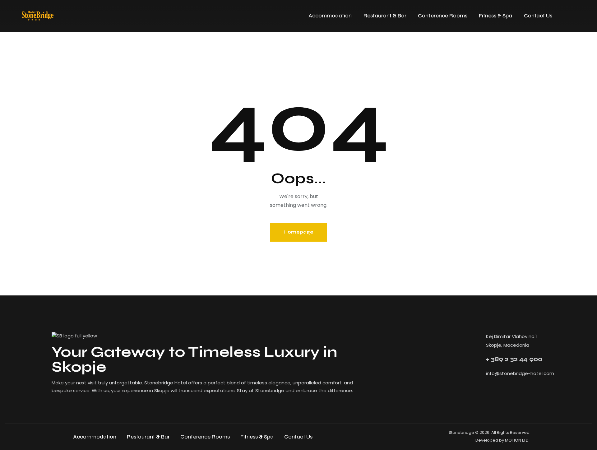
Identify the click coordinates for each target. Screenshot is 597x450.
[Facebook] (483, 391)
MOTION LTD (517, 440)
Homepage (298, 232)
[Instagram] (500, 391)
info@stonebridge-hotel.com (520, 373)
